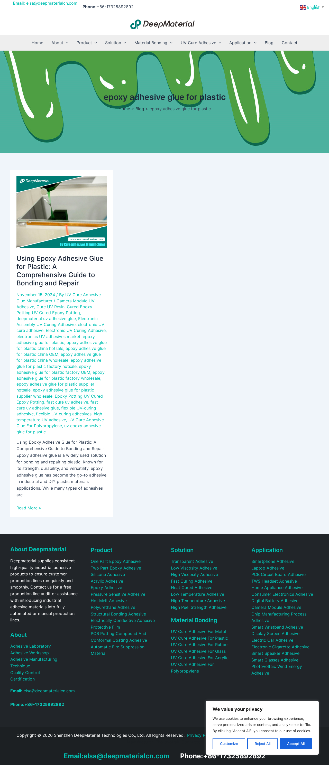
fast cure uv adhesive (67, 402)
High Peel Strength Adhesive (198, 607)
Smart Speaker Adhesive (275, 653)
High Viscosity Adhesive (194, 574)
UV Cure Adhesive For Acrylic (200, 657)
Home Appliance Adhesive (277, 587)
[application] (65, 42)
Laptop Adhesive (267, 568)
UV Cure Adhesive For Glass (198, 651)
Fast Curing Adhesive (191, 581)
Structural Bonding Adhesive (118, 614)
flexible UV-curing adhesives (64, 413)
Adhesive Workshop (29, 652)
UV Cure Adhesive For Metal (198, 631)
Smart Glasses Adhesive (274, 660)
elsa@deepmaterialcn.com (45, 3)
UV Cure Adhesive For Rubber (200, 644)
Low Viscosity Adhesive (194, 568)
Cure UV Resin (50, 306)
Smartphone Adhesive (272, 561)
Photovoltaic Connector (179, 741)
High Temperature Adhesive (198, 600)
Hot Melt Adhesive (109, 600)
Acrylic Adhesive (107, 581)
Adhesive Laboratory (30, 646)
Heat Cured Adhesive (191, 587)
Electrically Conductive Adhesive (123, 620)
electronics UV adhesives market (48, 336)
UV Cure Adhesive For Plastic (199, 638)
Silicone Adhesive (108, 574)
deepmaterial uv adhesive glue (46, 318)
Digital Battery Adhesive (274, 600)
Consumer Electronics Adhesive (282, 594)
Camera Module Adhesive (276, 607)
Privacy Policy (201, 735)
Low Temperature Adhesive (197, 594)
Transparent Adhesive (192, 561)
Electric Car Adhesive (272, 640)
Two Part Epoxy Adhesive (116, 568)
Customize (229, 743)
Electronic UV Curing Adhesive (76, 330)
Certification (22, 679)
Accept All (296, 743)
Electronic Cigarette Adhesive (280, 646)
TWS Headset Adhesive (274, 581)
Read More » (28, 507)
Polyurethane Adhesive (113, 607)
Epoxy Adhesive (106, 587)
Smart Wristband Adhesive (277, 627)
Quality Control (25, 672)
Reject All (262, 743)
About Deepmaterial (38, 549)
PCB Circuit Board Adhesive (278, 574)
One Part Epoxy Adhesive (116, 561)
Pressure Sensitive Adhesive (118, 594)
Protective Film (105, 627)
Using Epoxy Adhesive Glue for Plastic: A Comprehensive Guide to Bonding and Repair (59, 270)
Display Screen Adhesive (275, 633)
